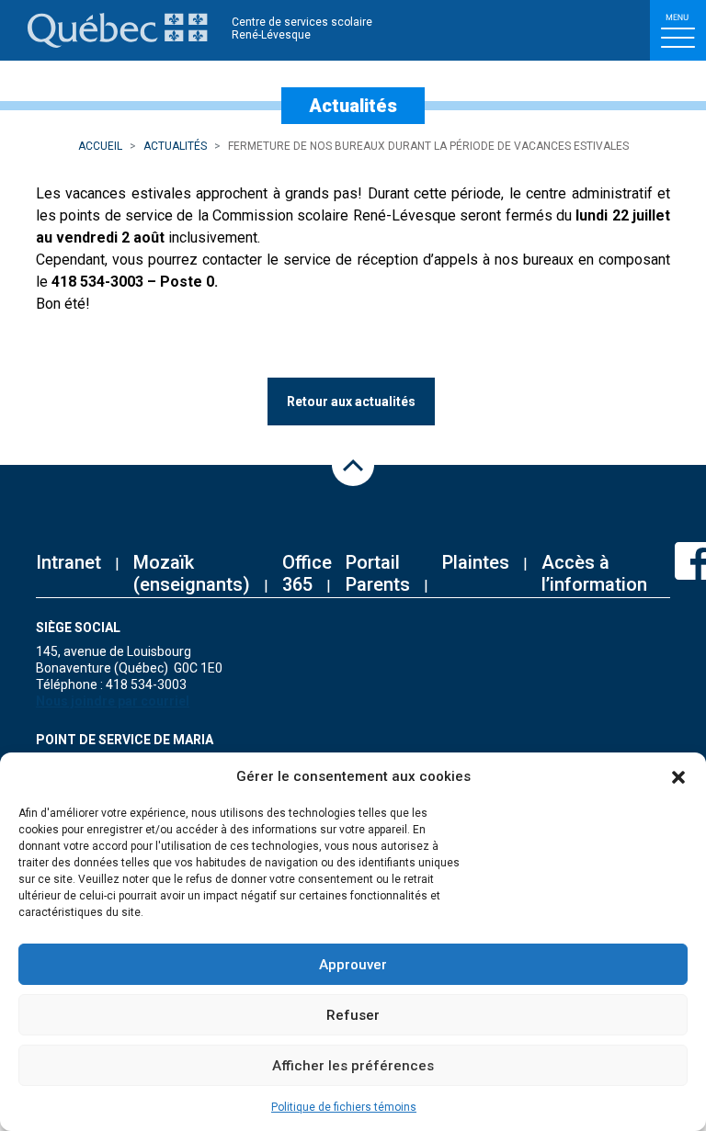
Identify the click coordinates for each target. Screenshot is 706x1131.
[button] (678, 776)
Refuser (353, 1015)
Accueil (100, 146)
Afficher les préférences (353, 1065)
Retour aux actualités (351, 401)
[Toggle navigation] (678, 30)
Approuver (353, 964)
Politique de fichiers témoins (343, 1107)
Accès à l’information (594, 573)
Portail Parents (378, 573)
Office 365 (307, 573)
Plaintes (475, 562)
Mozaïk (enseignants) (191, 573)
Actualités (175, 146)
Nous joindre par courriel (112, 701)
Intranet (68, 562)
